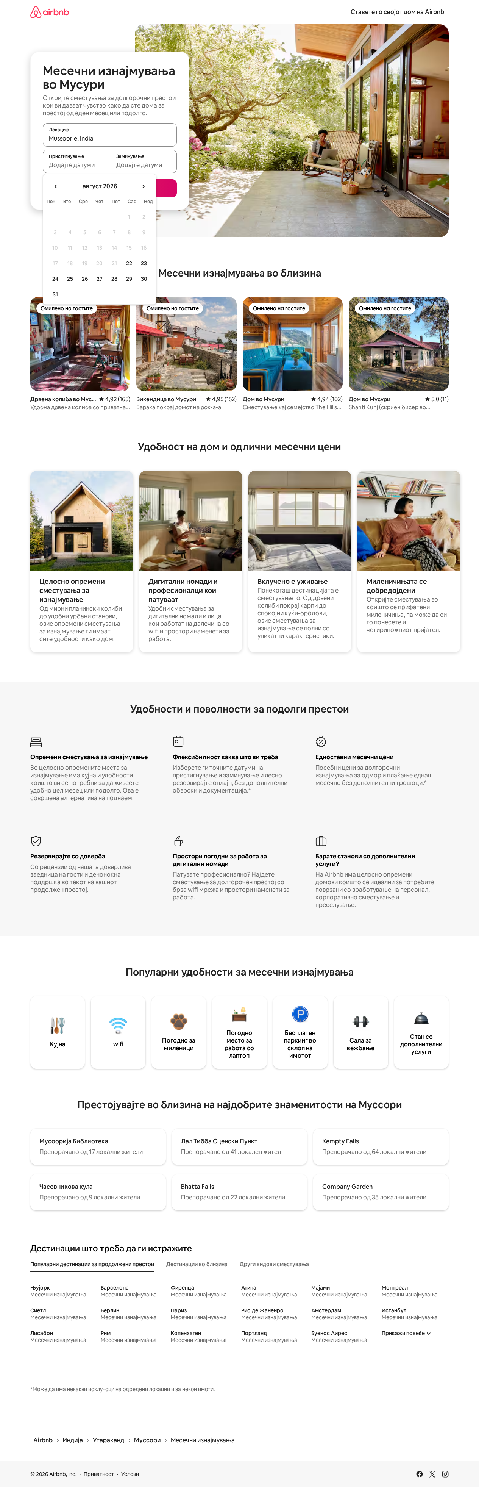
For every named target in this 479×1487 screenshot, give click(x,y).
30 (144, 278)
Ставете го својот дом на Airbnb (397, 12)
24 (55, 278)
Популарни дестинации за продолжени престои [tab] (92, 1264)
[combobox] (110, 138)
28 (114, 278)
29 (129, 278)
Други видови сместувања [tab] (274, 1264)
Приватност (99, 1474)
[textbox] (76, 164)
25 (70, 278)
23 (144, 263)
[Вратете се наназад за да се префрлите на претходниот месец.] (56, 186)
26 (85, 278)
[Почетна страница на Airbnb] (49, 12)
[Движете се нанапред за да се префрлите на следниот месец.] (143, 186)
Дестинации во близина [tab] (197, 1264)
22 (129, 263)
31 (55, 294)
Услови (130, 1474)
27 (100, 278)
